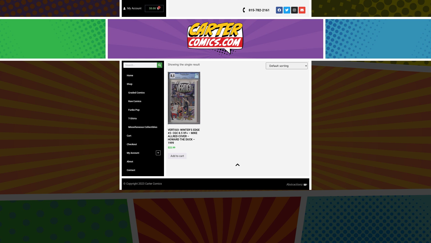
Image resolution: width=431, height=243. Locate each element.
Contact (131, 170)
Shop (129, 84)
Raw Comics (134, 101)
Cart (129, 135)
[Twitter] (287, 10)
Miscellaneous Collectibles (142, 127)
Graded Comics (136, 92)
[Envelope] (302, 10)
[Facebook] (279, 10)
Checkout (132, 144)
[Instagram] (294, 10)
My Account (133, 153)
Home (130, 75)
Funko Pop (133, 110)
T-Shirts (132, 118)
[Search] (159, 65)
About (130, 161)
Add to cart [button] (177, 156)
